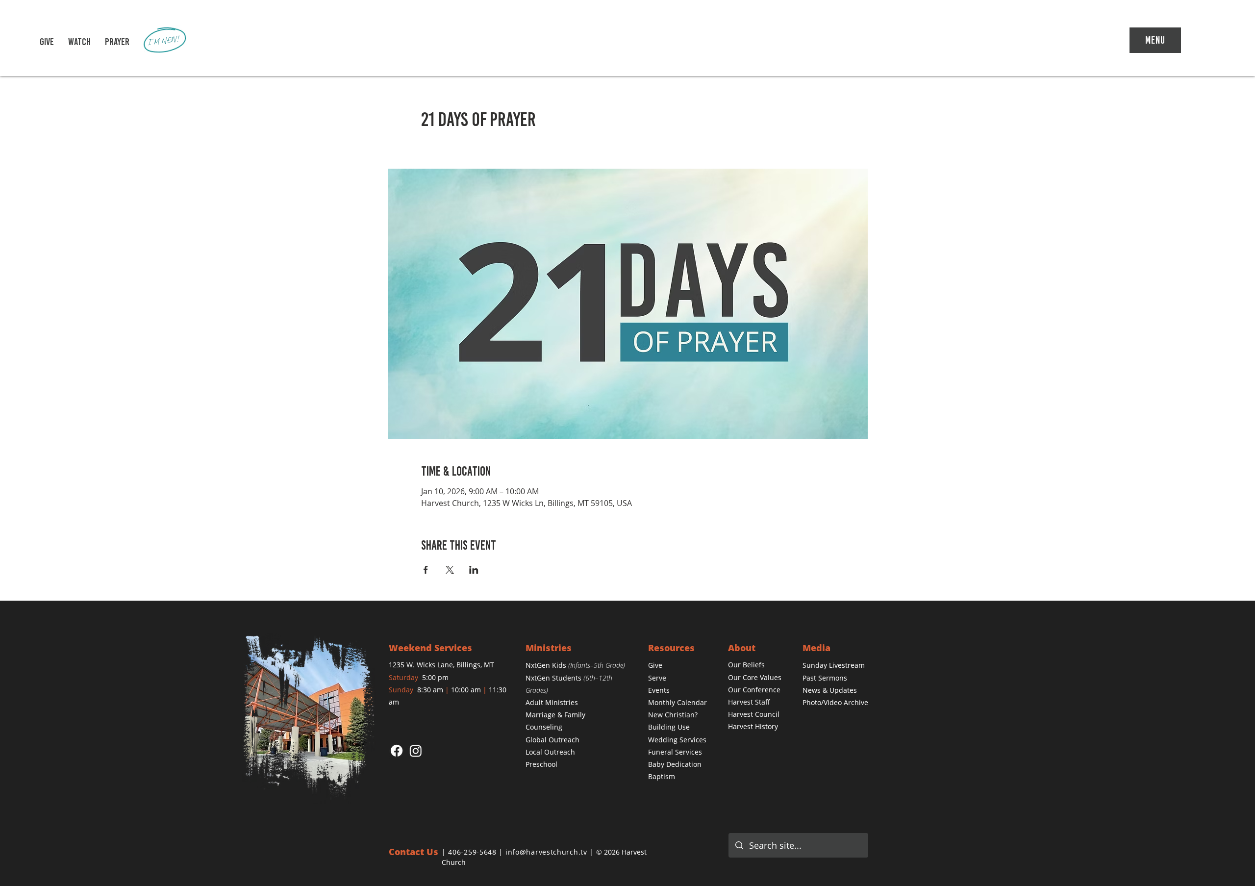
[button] (79, 41)
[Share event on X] (449, 570)
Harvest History (753, 726)
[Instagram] (416, 751)
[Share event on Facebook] (425, 570)
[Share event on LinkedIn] (473, 570)
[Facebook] (396, 751)
